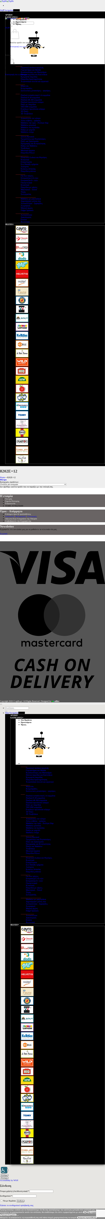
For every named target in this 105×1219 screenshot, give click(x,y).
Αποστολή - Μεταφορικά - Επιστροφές (21, 516)
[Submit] (6, 711)
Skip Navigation (6, 10)
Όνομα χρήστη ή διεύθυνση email (14, 1191)
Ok (85, 1212)
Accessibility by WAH (9, 1180)
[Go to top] (1, 704)
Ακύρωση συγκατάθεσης (87, 1218)
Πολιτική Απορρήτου (8, 1215)
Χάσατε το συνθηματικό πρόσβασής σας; (17, 1205)
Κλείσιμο (4, 1175)
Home (2, 477)
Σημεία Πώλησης (12, 501)
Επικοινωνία (10, 503)
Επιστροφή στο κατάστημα (16, 74)
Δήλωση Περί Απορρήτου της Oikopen (21, 519)
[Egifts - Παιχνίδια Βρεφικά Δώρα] (7, 1)
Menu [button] (17, 10)
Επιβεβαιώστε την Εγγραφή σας (18, 521)
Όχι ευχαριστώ (93, 1212)
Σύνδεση (20, 1201)
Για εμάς (8, 499)
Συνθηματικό (6, 1196)
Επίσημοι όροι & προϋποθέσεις (18, 514)
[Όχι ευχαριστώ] (18, 1215)
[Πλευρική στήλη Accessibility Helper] (4, 1170)
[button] (7, 28)
